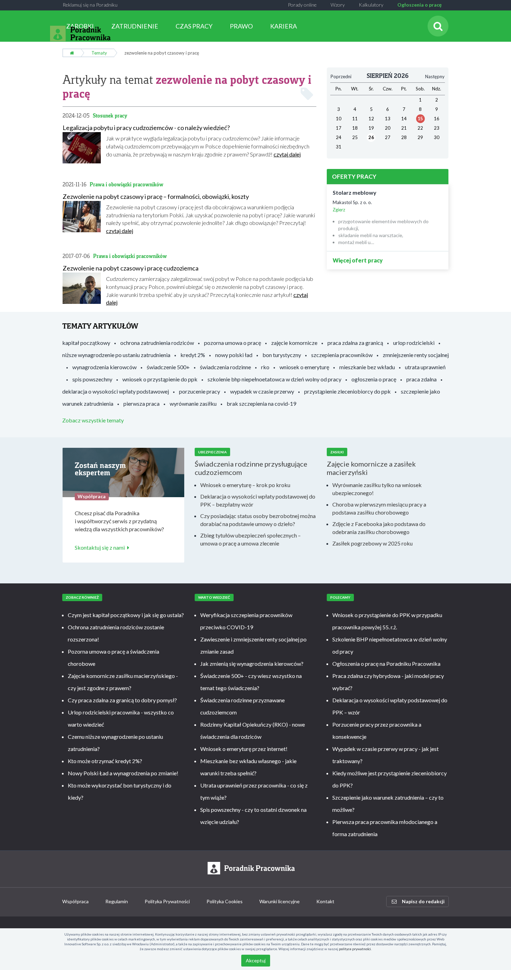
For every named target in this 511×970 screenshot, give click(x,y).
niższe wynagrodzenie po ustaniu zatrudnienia (116, 354)
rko (265, 367)
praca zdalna (421, 379)
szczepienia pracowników (342, 354)
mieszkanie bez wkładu (367, 367)
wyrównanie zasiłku (193, 403)
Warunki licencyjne (279, 901)
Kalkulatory (371, 5)
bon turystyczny (281, 354)
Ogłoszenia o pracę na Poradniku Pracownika (386, 663)
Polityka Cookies (224, 901)
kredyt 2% (192, 354)
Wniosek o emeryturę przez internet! (243, 748)
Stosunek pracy (110, 115)
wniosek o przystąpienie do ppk (159, 379)
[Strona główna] (72, 53)
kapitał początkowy (86, 342)
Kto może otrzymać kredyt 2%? (105, 761)
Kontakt (325, 901)
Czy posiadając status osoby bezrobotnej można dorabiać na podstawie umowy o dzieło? (258, 519)
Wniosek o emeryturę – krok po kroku (245, 485)
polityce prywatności (355, 949)
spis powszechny (92, 379)
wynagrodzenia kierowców (104, 367)
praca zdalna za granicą (355, 342)
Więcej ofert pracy (358, 260)
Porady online (302, 5)
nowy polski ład (233, 354)
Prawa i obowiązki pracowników (126, 184)
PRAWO (241, 26)
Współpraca (75, 901)
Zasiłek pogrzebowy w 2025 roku (372, 543)
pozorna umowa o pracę (232, 342)
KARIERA (283, 26)
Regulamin (116, 901)
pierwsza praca (141, 403)
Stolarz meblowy (354, 192)
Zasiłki (337, 452)
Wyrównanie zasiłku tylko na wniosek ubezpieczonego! (377, 489)
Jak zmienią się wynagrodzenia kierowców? (251, 663)
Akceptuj (256, 960)
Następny (435, 76)
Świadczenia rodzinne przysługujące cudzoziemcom (251, 468)
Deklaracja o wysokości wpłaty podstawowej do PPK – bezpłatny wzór (257, 500)
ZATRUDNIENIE (134, 26)
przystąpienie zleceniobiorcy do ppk (347, 391)
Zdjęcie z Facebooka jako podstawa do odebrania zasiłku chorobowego (378, 527)
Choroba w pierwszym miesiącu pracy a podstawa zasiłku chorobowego (379, 508)
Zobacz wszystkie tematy (93, 420)
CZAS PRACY (194, 26)
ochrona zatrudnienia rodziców (157, 342)
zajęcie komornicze (294, 342)
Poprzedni (341, 76)
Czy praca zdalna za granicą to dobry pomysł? (122, 700)
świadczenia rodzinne (225, 367)
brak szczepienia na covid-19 (261, 403)
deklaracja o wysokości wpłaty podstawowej (115, 391)
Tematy (99, 53)
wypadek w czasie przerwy (262, 391)
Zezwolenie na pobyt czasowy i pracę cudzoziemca (130, 268)
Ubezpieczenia (212, 452)
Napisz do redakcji (423, 901)
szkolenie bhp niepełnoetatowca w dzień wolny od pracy (274, 379)
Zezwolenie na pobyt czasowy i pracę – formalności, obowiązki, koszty (156, 196)
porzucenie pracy (199, 391)
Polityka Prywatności (167, 901)
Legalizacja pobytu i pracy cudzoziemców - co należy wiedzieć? (146, 127)
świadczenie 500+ (168, 367)
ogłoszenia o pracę (373, 379)
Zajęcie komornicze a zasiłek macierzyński (371, 468)
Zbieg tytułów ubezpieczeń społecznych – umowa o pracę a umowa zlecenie (250, 539)
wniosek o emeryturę (304, 367)
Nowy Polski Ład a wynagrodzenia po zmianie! (123, 773)
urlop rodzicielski (414, 342)
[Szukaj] (438, 26)
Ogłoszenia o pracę (419, 5)
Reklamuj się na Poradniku (90, 5)
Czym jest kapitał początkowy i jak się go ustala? (126, 615)
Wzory (338, 5)
